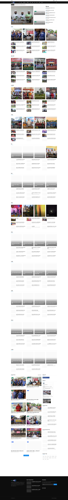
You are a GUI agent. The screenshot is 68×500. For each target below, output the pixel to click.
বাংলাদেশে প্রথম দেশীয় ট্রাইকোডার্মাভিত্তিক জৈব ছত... (28, 185)
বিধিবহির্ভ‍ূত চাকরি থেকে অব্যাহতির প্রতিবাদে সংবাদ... (27, 302)
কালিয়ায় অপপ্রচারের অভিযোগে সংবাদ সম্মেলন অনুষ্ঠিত (27, 38)
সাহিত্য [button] (39, 2)
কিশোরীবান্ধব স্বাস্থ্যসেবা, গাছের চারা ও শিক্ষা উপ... (36, 159)
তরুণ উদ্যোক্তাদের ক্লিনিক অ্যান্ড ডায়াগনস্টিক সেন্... (36, 188)
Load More (26, 455)
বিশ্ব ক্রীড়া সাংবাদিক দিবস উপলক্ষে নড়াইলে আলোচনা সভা (27, 126)
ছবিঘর (30, 2)
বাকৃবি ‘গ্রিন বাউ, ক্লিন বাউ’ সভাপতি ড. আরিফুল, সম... (36, 167)
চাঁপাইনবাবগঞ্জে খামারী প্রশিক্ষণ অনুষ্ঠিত (35, 310)
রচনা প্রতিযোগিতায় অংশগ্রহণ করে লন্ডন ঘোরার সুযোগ (36, 481)
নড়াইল (43, 456)
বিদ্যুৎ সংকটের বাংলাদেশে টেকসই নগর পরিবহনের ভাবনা (16, 361)
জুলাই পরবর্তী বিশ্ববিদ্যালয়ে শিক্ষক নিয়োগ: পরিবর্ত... (51, 68)
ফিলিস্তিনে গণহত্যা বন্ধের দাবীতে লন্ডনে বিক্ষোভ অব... (51, 339)
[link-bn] (48, 467)
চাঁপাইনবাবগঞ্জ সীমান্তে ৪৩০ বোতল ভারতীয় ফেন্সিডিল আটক (21, 255)
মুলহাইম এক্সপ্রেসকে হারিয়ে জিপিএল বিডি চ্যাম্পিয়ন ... (51, 126)
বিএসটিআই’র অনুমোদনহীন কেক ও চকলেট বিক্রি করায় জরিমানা (36, 247)
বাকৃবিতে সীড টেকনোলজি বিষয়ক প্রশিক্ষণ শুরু (39, 156)
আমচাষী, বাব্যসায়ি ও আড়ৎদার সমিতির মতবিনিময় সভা (51, 251)
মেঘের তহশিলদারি (33, 226)
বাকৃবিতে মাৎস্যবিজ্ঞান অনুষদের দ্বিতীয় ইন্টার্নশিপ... (51, 167)
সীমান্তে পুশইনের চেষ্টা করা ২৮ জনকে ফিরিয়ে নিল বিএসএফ (20, 104)
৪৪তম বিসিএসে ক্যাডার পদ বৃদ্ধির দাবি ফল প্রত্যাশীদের (20, 71)
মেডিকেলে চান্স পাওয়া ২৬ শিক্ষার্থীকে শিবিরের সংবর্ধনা (36, 71)
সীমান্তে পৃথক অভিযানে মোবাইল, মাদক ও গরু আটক (36, 314)
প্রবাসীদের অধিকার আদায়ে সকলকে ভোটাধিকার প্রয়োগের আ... (51, 332)
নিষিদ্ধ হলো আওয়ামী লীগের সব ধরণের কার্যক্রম (19, 4)
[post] (22, 15)
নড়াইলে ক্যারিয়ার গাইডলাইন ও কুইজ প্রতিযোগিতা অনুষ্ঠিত (38, 273)
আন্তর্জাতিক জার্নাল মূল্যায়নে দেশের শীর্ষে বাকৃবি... (20, 188)
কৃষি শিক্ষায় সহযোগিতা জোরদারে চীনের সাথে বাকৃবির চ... (16, 97)
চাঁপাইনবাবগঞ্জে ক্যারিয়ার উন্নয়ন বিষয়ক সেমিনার (28, 68)
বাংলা (54, 0)
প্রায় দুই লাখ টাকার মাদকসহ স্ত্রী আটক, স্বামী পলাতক (36, 255)
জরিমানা (47, 459)
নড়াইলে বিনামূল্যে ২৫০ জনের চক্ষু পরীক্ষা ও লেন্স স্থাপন (33, 425)
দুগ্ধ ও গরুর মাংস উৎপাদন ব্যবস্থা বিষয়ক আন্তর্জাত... (39, 185)
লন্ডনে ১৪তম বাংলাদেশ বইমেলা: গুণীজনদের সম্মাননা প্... (16, 214)
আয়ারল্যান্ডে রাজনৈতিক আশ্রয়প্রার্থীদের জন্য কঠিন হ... (20, 335)
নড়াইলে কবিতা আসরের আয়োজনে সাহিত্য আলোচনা (20, 222)
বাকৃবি (45, 456)
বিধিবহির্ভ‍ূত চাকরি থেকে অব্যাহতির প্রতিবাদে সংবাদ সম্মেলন (50, 12)
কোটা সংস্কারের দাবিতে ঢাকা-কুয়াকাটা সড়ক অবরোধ (36, 75)
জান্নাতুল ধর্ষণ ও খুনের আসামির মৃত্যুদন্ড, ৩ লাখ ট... (16, 38)
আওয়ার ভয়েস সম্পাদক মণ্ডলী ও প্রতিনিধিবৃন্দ (51, 361)
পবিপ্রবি (47, 456)
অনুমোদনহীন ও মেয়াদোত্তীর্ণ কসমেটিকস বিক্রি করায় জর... (20, 251)
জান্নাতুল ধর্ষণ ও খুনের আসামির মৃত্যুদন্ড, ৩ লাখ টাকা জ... (17, 386)
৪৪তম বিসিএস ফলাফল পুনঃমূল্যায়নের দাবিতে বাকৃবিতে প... (39, 68)
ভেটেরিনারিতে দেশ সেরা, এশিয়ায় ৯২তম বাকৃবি (51, 188)
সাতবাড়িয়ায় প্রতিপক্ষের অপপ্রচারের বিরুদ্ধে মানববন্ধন (51, 38)
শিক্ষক (45, 459)
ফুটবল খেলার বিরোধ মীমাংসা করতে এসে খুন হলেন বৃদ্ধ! (16, 126)
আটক (43, 459)
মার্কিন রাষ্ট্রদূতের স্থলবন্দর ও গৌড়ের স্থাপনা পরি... (51, 97)
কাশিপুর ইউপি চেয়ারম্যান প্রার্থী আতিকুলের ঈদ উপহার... (20, 310)
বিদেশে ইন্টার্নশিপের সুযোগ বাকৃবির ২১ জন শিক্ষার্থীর (36, 489)
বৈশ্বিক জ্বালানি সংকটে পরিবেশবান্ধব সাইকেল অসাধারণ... (27, 273)
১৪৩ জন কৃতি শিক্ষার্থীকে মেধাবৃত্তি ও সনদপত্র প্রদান (20, 159)
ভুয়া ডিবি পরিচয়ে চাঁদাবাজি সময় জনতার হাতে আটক (20, 314)
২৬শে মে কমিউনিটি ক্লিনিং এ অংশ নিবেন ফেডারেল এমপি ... (52, 343)
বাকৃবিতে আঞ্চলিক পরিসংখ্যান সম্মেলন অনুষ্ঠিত (51, 163)
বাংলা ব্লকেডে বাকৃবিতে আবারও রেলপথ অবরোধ (51, 75)
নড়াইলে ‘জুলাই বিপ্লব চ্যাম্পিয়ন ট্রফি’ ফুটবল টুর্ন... (36, 138)
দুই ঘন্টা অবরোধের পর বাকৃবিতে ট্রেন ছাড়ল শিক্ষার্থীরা (51, 79)
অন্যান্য (41, 2)
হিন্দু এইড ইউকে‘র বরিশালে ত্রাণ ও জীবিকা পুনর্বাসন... (27, 97)
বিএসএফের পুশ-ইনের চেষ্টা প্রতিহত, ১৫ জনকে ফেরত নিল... (21, 100)
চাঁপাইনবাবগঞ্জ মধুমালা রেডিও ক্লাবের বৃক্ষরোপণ (35, 100)
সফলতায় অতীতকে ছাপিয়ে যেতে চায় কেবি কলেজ (36, 485)
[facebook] (43, 488)
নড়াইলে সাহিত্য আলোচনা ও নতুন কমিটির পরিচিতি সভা (36, 222)
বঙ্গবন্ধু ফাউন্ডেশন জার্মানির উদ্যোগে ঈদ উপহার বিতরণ (20, 343)
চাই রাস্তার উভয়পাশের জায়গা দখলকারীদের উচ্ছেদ (27, 361)
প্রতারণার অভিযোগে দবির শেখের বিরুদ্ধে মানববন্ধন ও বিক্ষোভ (51, 17)
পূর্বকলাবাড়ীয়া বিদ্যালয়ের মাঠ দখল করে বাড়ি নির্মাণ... (36, 163)
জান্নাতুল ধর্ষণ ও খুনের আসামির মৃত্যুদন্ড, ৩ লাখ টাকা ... (39, 13)
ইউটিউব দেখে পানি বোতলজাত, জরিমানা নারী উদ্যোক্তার (39, 244)
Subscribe (55, 484)
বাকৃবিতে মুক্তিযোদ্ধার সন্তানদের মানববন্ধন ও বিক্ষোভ (20, 79)
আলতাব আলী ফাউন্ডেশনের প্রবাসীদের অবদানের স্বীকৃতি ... (36, 343)
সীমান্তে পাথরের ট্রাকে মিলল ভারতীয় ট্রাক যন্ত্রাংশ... (36, 251)
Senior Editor (17, 256)
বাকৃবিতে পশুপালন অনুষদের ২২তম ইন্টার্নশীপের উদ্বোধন (20, 163)
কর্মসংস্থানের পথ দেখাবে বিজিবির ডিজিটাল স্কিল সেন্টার (16, 68)
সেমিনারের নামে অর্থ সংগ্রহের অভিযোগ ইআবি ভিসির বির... (16, 156)
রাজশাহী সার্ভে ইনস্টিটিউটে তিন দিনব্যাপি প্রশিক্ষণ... (51, 156)
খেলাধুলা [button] (32, 2)
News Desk (36, 23)
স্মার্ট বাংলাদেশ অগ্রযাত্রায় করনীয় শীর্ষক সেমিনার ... (20, 339)
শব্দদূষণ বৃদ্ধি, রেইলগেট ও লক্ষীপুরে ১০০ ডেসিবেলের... (16, 185)
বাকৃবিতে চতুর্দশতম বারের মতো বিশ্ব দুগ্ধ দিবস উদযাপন (51, 100)
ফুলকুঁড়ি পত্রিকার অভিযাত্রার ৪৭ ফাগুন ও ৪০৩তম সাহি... (52, 226)
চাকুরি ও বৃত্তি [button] (24, 2)
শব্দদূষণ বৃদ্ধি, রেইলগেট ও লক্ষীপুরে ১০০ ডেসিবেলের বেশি (33, 450)
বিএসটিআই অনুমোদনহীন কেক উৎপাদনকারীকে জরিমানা (51, 244)
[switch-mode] (56, 0)
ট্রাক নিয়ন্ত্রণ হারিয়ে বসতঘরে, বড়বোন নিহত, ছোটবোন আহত (52, 420)
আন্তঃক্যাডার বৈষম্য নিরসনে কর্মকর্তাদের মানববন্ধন (51, 71)
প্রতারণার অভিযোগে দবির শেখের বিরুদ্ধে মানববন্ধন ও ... (16, 244)
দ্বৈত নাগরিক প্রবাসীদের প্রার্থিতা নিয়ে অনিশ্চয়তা (16, 332)
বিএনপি (55, 456)
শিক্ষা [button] (34, 2)
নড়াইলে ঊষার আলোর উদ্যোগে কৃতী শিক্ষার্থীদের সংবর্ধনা (51, 159)
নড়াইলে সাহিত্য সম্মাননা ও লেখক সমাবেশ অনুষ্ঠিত (51, 222)
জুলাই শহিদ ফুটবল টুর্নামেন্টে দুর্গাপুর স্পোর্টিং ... (19, 138)
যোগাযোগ (12, 0)
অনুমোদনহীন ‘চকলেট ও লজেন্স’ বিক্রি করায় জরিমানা (27, 244)
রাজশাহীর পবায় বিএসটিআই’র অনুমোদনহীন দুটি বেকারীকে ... (21, 247)
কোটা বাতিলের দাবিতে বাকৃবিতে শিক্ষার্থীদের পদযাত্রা (20, 75)
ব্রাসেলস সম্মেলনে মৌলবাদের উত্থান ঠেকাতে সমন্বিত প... (52, 335)
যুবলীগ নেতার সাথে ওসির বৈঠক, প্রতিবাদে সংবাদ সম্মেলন (39, 38)
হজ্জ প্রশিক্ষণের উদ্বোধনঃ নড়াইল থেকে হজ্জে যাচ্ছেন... (51, 273)
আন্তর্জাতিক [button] (27, 2)
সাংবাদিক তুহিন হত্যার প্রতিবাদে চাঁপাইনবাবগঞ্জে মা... (39, 361)
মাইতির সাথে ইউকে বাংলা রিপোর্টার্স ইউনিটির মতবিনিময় (36, 339)
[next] (56, 4)
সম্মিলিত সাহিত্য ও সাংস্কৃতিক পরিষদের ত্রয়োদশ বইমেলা (20, 226)
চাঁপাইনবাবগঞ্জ (53, 456)
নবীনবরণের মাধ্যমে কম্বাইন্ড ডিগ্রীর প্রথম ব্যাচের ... (28, 156)
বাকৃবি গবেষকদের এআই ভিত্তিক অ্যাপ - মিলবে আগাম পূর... (36, 193)
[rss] (45, 488)
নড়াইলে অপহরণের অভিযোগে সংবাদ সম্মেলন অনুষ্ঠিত (50, 10)
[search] (56, 2)
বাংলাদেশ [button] (21, 2)
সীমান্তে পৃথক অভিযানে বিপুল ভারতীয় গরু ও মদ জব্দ (51, 310)
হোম (19, 2)
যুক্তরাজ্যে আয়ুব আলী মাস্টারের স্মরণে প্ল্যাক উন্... (27, 332)
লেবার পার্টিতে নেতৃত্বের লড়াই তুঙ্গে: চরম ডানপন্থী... (51, 104)
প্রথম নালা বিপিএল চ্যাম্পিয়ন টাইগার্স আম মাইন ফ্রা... (51, 138)
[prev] (55, 4)
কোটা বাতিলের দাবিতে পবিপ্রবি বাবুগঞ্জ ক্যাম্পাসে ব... (36, 79)
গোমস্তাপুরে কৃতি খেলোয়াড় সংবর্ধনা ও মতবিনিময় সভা (39, 126)
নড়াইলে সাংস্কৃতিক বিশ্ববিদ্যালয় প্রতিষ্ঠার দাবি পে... (16, 273)
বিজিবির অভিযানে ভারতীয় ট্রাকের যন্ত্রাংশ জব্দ (49, 22)
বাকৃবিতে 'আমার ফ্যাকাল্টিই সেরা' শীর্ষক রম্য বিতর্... (20, 167)
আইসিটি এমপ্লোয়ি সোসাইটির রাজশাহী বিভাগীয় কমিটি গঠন (51, 185)
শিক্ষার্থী (50, 456)
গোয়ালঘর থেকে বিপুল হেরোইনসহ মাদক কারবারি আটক (51, 314)
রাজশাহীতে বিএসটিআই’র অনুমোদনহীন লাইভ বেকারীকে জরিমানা (51, 247)
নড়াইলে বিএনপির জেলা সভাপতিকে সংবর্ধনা (51, 448)
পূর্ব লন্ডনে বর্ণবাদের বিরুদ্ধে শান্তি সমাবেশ (39, 332)
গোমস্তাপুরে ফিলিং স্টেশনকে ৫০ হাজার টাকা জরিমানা (51, 255)
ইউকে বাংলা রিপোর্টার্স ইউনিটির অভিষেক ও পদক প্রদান (36, 335)
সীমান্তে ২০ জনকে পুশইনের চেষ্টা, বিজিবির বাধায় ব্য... (40, 97)
